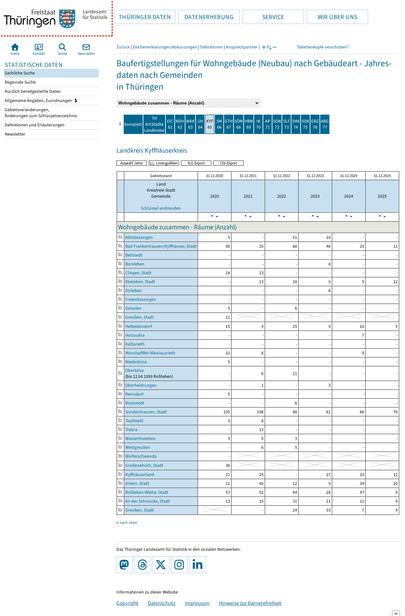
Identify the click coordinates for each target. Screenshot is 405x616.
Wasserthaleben (140, 438)
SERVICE (263, 17)
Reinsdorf (134, 394)
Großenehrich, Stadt (144, 465)
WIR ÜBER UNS (332, 17)
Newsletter (14, 134)
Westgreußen (137, 447)
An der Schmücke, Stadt (147, 501)
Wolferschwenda (141, 456)
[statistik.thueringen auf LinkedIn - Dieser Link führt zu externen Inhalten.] (199, 565)
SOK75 (305, 124)
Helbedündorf (138, 326)
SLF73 (286, 124)
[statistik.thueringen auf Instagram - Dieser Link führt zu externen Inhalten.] (180, 565)
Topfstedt (134, 421)
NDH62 (180, 124)
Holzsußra (135, 335)
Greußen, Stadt (139, 317)
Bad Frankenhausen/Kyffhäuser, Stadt (160, 246)
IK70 (258, 124)
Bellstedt (133, 255)
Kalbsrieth (135, 344)
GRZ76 (315, 124)
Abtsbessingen (139, 237)
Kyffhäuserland (139, 475)
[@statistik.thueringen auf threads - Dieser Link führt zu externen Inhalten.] (144, 565)
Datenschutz (161, 603)
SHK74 (296, 124)
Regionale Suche (20, 82)
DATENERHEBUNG (206, 17)
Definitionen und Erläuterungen (34, 125)
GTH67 (229, 124)
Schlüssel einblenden (161, 208)
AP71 (267, 124)
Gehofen (133, 308)
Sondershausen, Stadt (146, 412)
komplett (133, 124)
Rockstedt (134, 403)
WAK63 (190, 124)
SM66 (219, 124)
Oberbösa (134, 370)
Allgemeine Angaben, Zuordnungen (39, 101)
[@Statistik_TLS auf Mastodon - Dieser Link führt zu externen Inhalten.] (125, 565)
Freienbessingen (140, 299)
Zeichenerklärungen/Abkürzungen (165, 47)
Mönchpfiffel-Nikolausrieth (150, 353)
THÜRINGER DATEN (142, 17)
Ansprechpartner (242, 47)
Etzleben (133, 291)
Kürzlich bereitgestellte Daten (32, 91)
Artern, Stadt (137, 483)
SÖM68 (238, 124)
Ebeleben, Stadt (140, 282)
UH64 (200, 124)
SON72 (277, 124)
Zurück (123, 47)
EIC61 (170, 124)
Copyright (127, 603)
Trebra (131, 430)
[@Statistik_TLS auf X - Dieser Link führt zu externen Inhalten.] (162, 565)
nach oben (128, 522)
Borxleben (135, 264)
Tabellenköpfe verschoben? (323, 47)
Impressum (197, 603)
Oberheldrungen (141, 385)
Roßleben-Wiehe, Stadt (146, 492)
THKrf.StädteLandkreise (154, 124)
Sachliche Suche (19, 73)
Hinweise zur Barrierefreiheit (250, 603)
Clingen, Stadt (138, 273)
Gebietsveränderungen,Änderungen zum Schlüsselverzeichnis (40, 113)
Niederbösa (136, 362)
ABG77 (325, 124)
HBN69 (249, 124)
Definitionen (211, 47)
